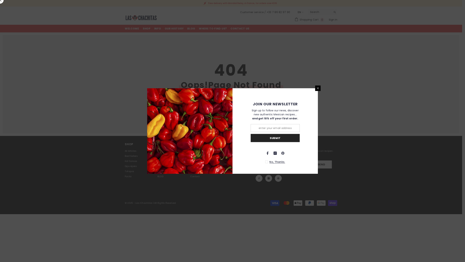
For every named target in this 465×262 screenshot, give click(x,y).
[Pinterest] (283, 153)
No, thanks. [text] (277, 162)
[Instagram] (275, 153)
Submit (275, 138)
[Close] (318, 88)
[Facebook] (267, 153)
